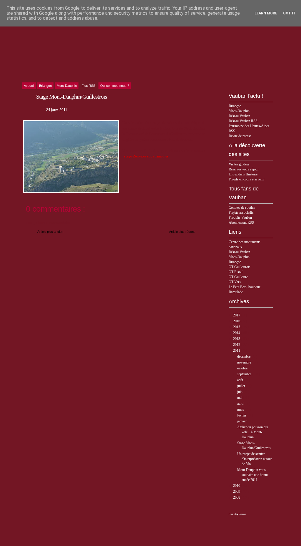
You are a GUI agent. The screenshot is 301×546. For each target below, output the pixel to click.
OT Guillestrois (239, 267)
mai (240, 398)
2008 (237, 497)
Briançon (235, 106)
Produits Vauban (240, 217)
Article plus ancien (50, 231)
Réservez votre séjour (244, 169)
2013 (237, 339)
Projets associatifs (241, 212)
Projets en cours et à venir (247, 179)
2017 (237, 315)
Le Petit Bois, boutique (244, 287)
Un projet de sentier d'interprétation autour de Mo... (254, 459)
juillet (241, 386)
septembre (244, 374)
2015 (237, 327)
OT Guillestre (238, 277)
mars (241, 409)
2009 (237, 491)
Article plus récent (182, 231)
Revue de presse (240, 136)
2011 (237, 350)
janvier (242, 421)
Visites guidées (239, 164)
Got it (289, 13)
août (240, 380)
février (242, 415)
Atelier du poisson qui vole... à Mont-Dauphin (252, 432)
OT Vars (235, 282)
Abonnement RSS (241, 222)
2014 (237, 333)
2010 (237, 486)
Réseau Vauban (239, 116)
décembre (244, 356)
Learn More (266, 13)
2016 (237, 321)
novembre (244, 362)
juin (240, 392)
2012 (237, 345)
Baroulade (236, 292)
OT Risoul (236, 272)
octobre (242, 368)
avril (240, 403)
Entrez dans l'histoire (243, 174)
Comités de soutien (242, 207)
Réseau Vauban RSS (243, 121)
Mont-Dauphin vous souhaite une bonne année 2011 (252, 475)
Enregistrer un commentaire (48, 223)
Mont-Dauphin (239, 111)
